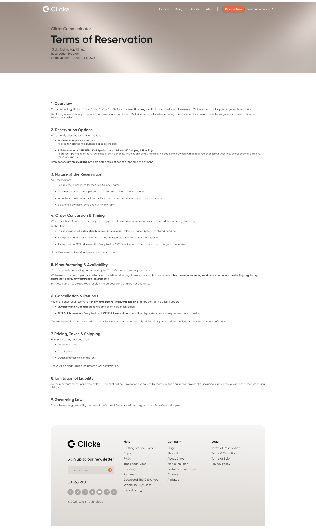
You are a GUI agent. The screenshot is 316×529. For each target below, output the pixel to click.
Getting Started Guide (139, 448)
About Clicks (176, 458)
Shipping (129, 469)
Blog (171, 448)
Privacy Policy (220, 463)
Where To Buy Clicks (137, 485)
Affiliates (173, 479)
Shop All (173, 453)
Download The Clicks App (141, 479)
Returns (129, 474)
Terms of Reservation (225, 448)
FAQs (208, 9)
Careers (173, 474)
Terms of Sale (220, 458)
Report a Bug (133, 490)
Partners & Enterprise (182, 469)
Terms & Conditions (224, 453)
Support (129, 453)
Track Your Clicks (135, 463)
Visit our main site (260, 9)
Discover (163, 9)
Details (194, 9)
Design (179, 9)
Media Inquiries (178, 463)
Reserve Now (233, 9)
